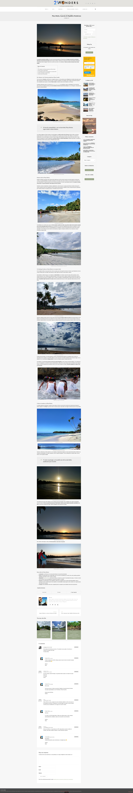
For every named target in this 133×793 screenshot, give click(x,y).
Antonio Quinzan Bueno (47, 646)
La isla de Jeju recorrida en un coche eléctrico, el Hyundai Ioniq (89, 151)
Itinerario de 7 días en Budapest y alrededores (92, 94)
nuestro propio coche (56, 84)
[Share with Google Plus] (74, 592)
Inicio (46, 9)
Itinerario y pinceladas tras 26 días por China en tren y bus (89, 144)
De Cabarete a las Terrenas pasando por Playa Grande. (46, 69)
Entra (89, 130)
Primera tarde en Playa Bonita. (43, 70)
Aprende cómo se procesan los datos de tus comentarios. (63, 779)
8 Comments (58, 592)
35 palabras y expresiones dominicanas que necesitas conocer (74, 635)
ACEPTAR (66, 792)
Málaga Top (89, 52)
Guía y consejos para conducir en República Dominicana (58, 635)
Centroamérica (66, 14)
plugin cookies (130, 791)
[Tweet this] (72, 592)
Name (40, 766)
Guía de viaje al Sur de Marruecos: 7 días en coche (92, 84)
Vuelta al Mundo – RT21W (72, 9)
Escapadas (71, 14)
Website (40, 773)
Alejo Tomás (47, 657)
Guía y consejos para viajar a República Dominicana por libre (43, 634)
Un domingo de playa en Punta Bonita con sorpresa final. (47, 71)
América (61, 14)
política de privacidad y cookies (65, 791)
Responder (76, 671)
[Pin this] (75, 592)
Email (40, 769)
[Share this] (71, 592)
